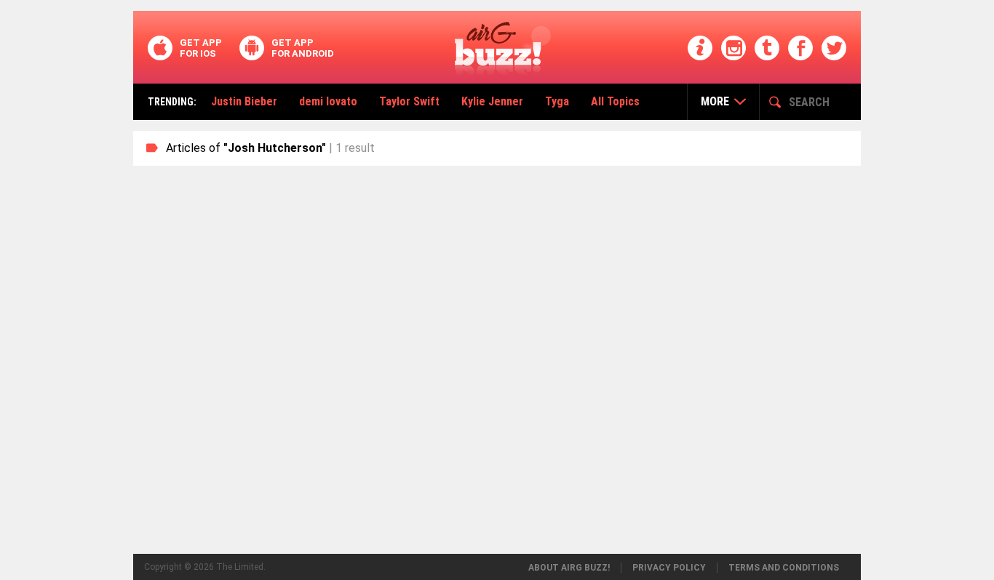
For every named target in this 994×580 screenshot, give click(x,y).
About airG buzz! (569, 568)
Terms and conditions (783, 568)
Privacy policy (669, 568)
